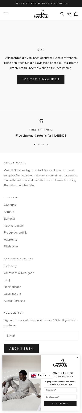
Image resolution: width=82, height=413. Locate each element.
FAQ (7, 280)
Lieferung (10, 266)
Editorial (9, 219)
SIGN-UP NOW (60, 403)
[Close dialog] (77, 357)
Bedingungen (12, 287)
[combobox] (41, 375)
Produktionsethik (15, 233)
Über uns (10, 205)
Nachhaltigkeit (13, 226)
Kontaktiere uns (14, 301)
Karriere (9, 212)
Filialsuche (11, 246)
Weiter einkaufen (41, 79)
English (42, 375)
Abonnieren (21, 349)
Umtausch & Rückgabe (19, 273)
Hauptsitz (10, 240)
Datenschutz (12, 294)
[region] (41, 128)
